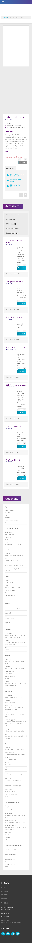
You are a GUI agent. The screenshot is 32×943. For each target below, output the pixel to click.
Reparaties (4, 895)
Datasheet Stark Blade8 (15, 180)
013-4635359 (5, 916)
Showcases (4, 891)
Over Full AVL (5, 888)
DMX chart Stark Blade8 (15, 186)
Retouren (4, 898)
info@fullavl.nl (5, 914)
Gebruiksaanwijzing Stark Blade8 (17, 175)
